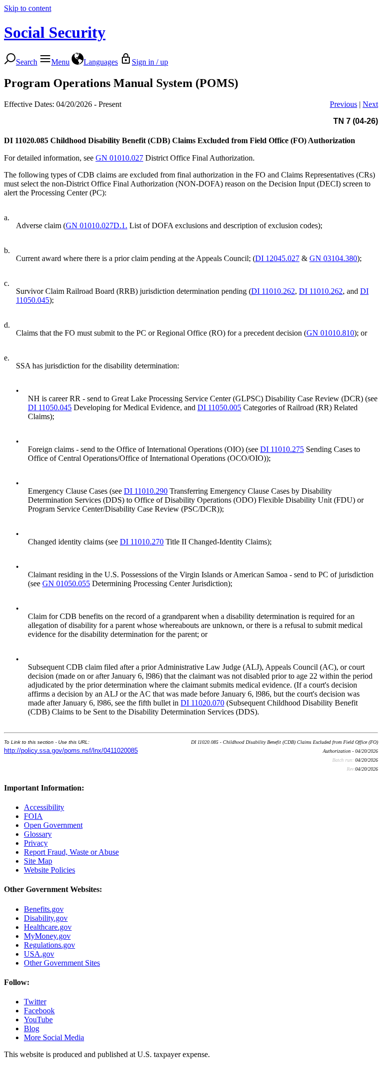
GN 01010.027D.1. (96, 225)
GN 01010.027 (119, 158)
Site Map (38, 861)
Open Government (53, 825)
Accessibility (44, 807)
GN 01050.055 (66, 583)
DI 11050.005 (219, 407)
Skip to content (27, 8)
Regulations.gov (49, 945)
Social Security (54, 32)
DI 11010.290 (146, 491)
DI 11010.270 (142, 541)
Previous (343, 104)
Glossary (38, 834)
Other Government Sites (62, 963)
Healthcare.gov (48, 927)
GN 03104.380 (333, 258)
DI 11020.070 (202, 703)
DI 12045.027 (277, 258)
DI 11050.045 (50, 407)
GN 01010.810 (330, 333)
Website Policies (49, 870)
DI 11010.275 (282, 449)
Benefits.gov (44, 909)
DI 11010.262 (273, 291)
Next (370, 104)
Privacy (36, 843)
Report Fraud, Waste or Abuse (71, 852)
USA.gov (39, 954)
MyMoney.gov (47, 936)
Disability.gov (46, 918)
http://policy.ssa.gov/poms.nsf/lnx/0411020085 (71, 750)
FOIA (33, 816)
